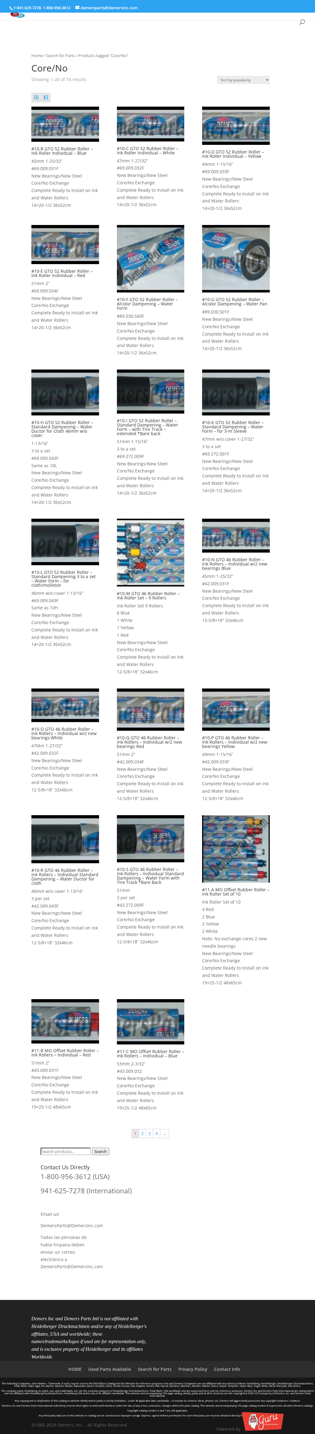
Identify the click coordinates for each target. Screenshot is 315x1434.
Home (37, 55)
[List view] (46, 97)
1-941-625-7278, (28, 7)
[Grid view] (36, 97)
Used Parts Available (109, 1369)
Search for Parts (60, 55)
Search (100, 1151)
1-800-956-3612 (56, 7)
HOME (75, 1369)
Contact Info (227, 1369)
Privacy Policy (192, 1369)
